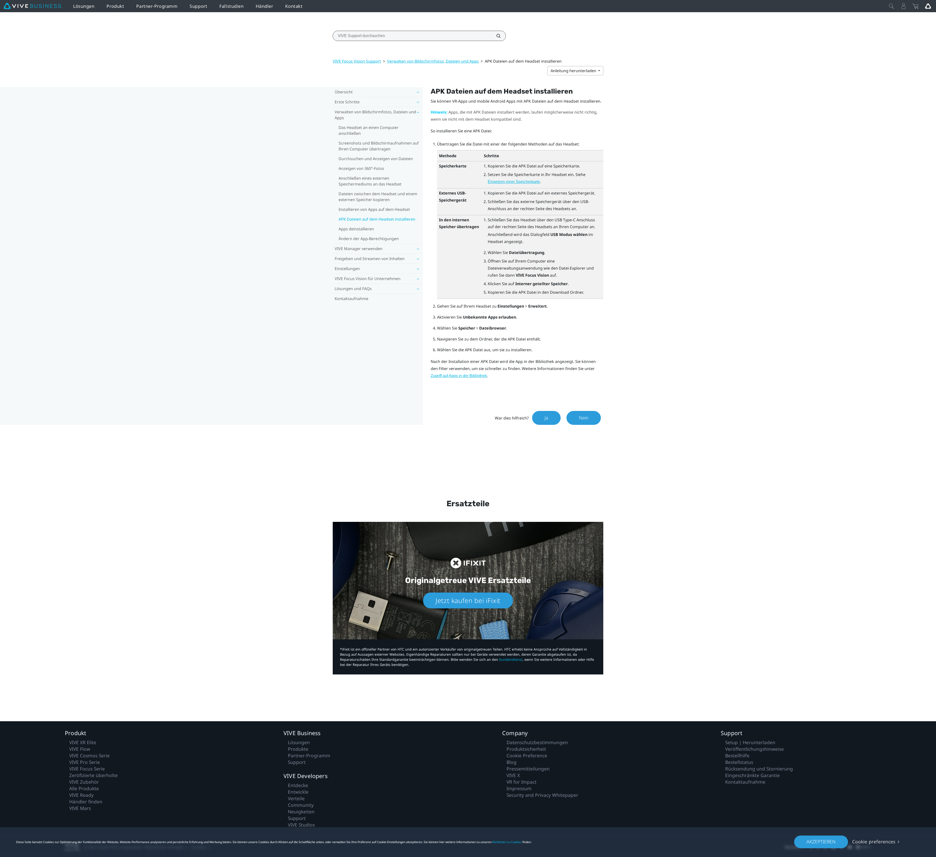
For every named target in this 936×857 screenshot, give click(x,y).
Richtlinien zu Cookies (507, 842)
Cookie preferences (873, 841)
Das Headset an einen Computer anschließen (369, 130)
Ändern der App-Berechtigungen (369, 238)
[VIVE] (32, 6)
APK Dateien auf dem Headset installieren (377, 219)
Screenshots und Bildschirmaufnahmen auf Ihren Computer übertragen (379, 146)
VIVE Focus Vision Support (357, 61)
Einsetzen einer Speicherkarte (514, 182)
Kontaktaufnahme (351, 298)
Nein (583, 418)
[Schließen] (891, 6)
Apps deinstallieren (356, 229)
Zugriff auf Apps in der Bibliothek (459, 376)
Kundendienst (510, 659)
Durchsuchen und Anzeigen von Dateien (376, 158)
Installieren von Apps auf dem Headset (374, 209)
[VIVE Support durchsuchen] (496, 36)
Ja (546, 418)
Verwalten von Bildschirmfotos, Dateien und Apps (433, 61)
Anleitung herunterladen (574, 70)
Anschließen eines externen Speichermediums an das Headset (370, 181)
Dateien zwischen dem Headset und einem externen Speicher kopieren (378, 196)
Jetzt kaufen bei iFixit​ (468, 600)
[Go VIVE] (928, 6)
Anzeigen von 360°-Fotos (361, 168)
